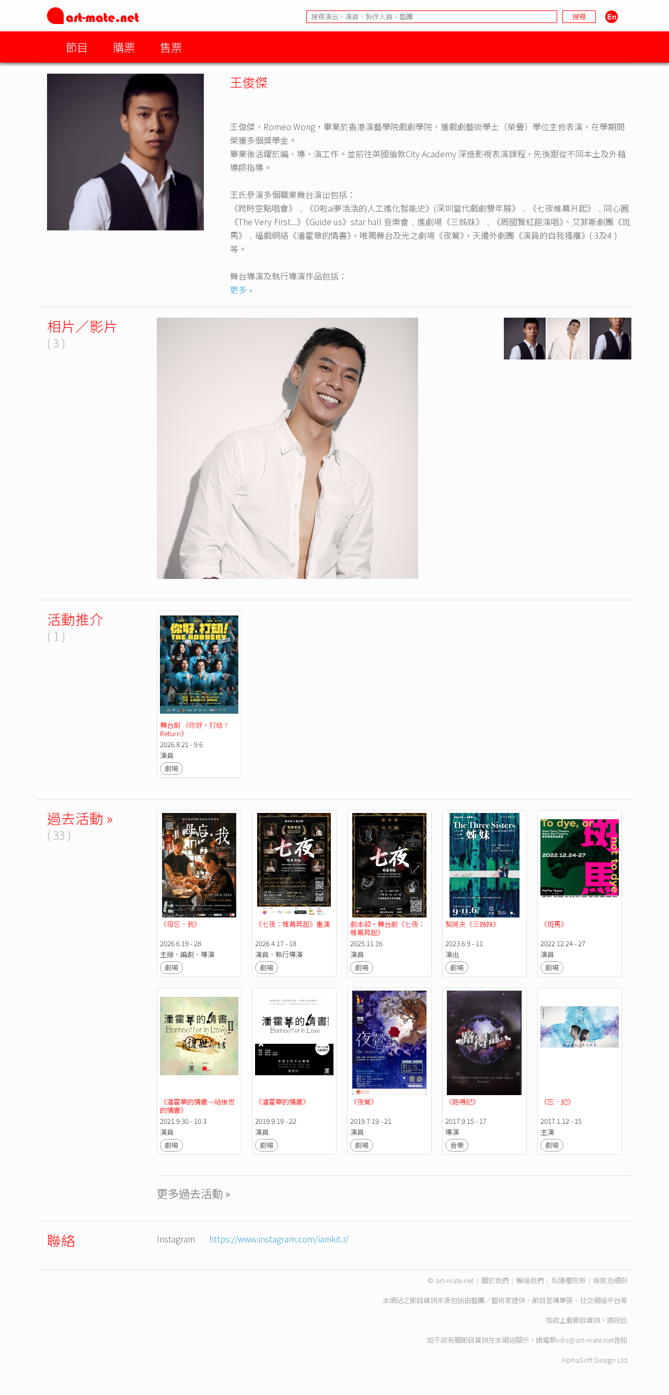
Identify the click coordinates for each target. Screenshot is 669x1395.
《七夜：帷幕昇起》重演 (292, 924)
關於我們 (495, 1280)
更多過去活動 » (193, 1193)
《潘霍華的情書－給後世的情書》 (197, 1106)
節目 (77, 47)
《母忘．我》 (180, 924)
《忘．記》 (557, 1102)
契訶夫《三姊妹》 (472, 924)
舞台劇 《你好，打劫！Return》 (194, 729)
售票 (171, 47)
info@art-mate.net (585, 1340)
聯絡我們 (530, 1280)
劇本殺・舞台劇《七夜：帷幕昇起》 (387, 928)
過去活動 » (80, 818)
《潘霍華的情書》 (282, 1102)
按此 (620, 1320)
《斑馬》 (554, 924)
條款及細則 (610, 1280)
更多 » (241, 289)
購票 (124, 47)
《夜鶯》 (363, 1102)
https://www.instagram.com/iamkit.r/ (279, 1239)
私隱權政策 (568, 1280)
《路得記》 (462, 1102)
